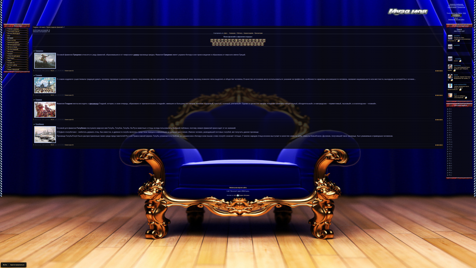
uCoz (235, 195)
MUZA (52, 70)
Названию (232, 33)
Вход (456, 18)
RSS (464, 13)
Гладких (39, 100)
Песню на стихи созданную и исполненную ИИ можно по (459, 39)
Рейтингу (239, 33)
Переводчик (461, 7)
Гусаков (39, 75)
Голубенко (40, 124)
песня (456, 61)
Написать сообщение (456, 4)
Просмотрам (258, 33)
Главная (35, 27)
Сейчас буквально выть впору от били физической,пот (458, 88)
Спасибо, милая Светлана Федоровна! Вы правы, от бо (459, 78)
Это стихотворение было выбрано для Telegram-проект (459, 69)
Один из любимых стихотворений (459, 96)
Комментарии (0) (69, 70)
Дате (225, 33)
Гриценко (39, 51)
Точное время (452, 7)
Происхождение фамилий (54, 27)
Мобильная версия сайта (456, 19)
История (42, 27)
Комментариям (248, 33)
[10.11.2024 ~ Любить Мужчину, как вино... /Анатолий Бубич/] (454, 47)
